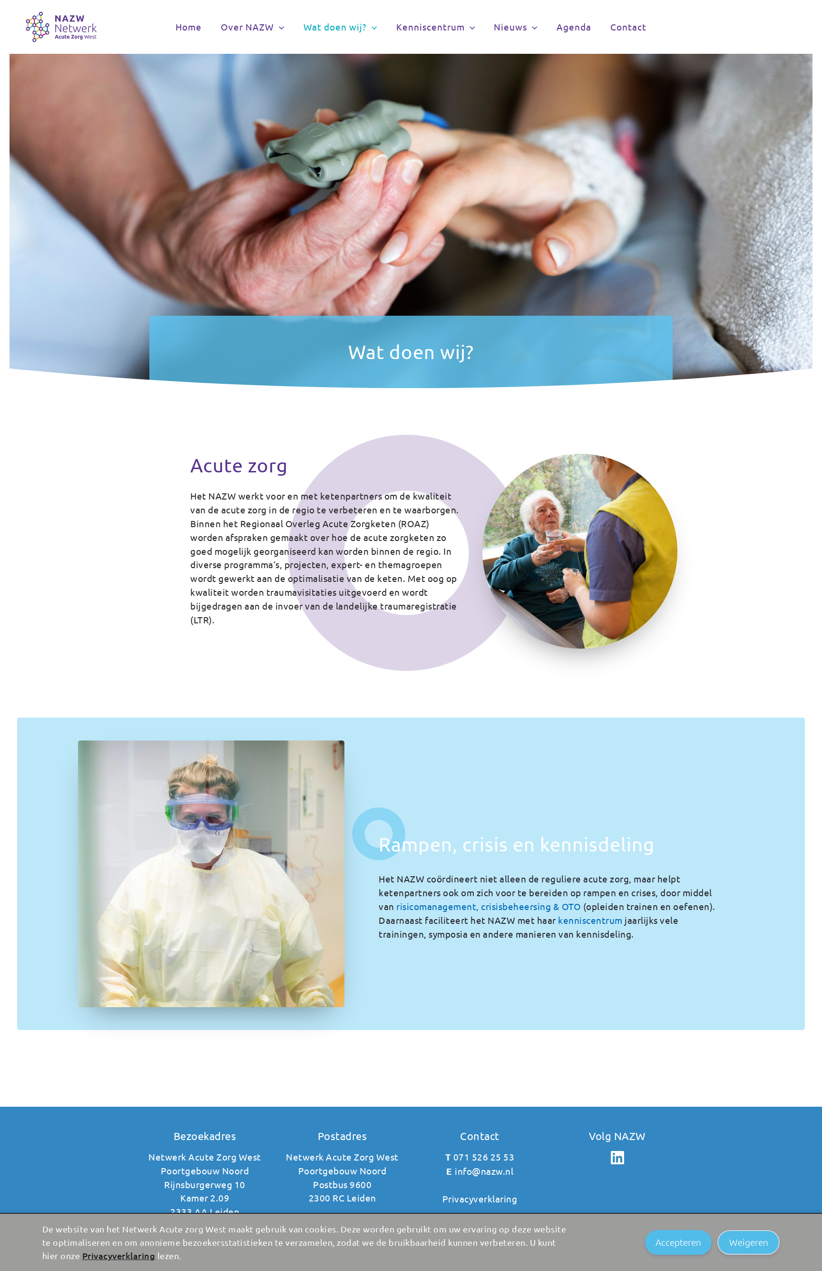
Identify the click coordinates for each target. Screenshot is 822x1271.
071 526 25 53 (484, 1156)
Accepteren (678, 1242)
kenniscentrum (590, 920)
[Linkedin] (617, 1157)
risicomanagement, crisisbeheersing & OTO (488, 906)
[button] (279, 27)
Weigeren (748, 1242)
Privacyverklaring (119, 1255)
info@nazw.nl (484, 1171)
